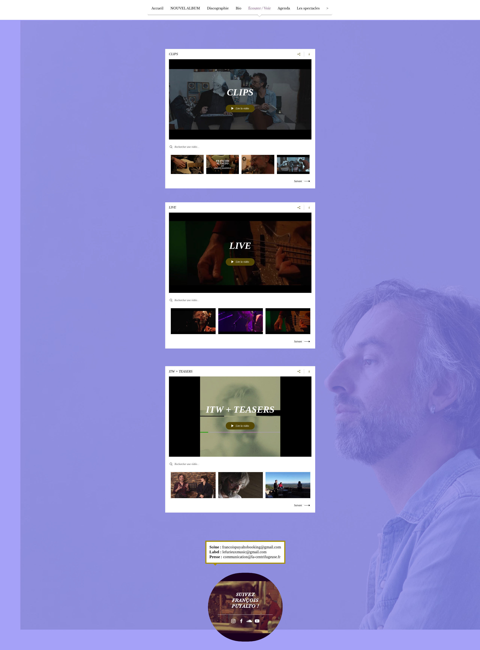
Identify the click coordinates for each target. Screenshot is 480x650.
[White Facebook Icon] (241, 621)
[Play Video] (187, 164)
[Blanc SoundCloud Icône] (249, 621)
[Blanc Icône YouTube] (257, 621)
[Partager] (299, 54)
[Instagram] (233, 621)
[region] (245, 607)
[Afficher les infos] (307, 54)
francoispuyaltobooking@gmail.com (251, 547)
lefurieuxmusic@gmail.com (244, 552)
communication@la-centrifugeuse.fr (251, 557)
